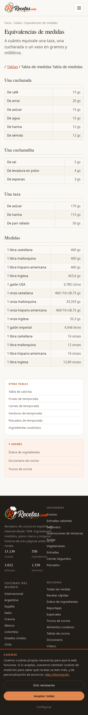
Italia (8, 613)
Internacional (14, 594)
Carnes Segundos (59, 559)
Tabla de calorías (20, 391)
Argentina (11, 600)
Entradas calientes (59, 521)
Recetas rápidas (58, 595)
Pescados (53, 565)
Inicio (8, 23)
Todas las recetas (58, 589)
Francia (10, 619)
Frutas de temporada (23, 399)
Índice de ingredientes (24, 452)
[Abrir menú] (78, 7)
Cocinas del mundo (16, 585)
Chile (8, 644)
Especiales (54, 614)
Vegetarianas (56, 546)
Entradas (53, 552)
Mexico (10, 625)
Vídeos (51, 646)
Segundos (54, 527)
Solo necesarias (44, 685)
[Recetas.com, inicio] (20, 8)
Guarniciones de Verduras (65, 533)
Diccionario (55, 640)
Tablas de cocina (58, 633)
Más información (57, 674)
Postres (52, 514)
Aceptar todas (44, 696)
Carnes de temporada (24, 406)
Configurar (44, 707)
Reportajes (54, 608)
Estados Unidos (15, 638)
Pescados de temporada (25, 420)
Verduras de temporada (25, 413)
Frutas (51, 539)
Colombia (11, 632)
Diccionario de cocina (24, 460)
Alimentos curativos (60, 627)
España (10, 606)
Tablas (18, 23)
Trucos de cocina (20, 469)
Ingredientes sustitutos (25, 427)
